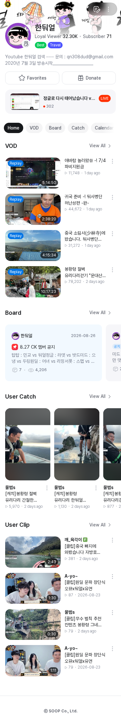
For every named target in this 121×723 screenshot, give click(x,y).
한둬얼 (26, 335)
